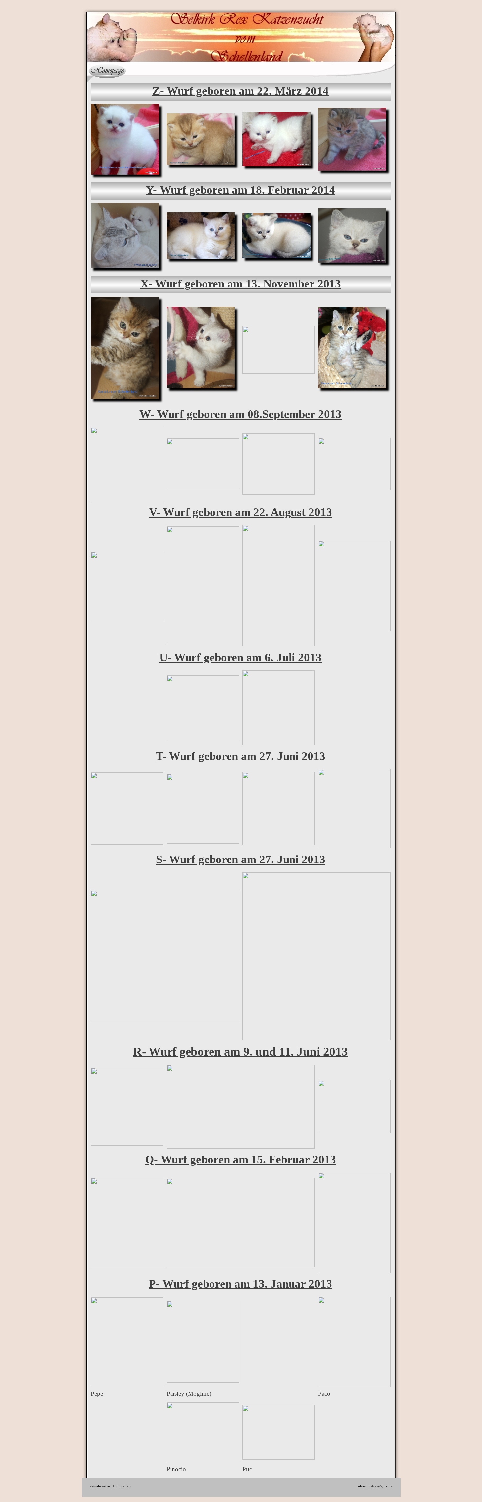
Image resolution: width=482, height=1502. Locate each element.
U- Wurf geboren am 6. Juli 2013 (240, 657)
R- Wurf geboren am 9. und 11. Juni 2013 (240, 1051)
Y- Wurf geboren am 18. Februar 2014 (240, 190)
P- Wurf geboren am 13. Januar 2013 (240, 1283)
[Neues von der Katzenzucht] (148, 70)
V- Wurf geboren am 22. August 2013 (240, 512)
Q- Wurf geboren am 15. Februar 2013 (240, 1159)
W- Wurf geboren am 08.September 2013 (240, 414)
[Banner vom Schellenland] (351, 70)
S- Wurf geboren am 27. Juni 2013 (240, 859)
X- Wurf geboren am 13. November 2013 (240, 283)
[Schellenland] (107, 70)
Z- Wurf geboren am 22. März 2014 (240, 91)
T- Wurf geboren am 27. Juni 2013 (240, 756)
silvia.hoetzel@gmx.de (375, 1486)
